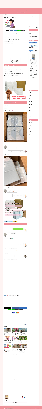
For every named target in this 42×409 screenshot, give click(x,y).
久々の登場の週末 (31, 51)
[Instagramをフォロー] (14, 312)
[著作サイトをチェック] (12, 312)
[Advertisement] (17, 4)
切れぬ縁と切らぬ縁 (31, 50)
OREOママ (35, 51)
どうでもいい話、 (13, 295)
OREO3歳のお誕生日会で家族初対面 (33, 36)
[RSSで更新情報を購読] (18, 312)
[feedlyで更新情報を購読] (16, 312)
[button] (23, 30)
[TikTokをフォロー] (15, 312)
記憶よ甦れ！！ (30, 33)
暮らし (7, 295)
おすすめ (10, 295)
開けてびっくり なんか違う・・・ (15, 61)
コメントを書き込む (15, 402)
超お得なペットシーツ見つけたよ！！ (15, 60)
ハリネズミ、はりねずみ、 (17, 295)
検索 (29, 26)
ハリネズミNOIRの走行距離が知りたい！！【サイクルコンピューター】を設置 (33, 43)
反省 (12, 62)
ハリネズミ (5, 295)
